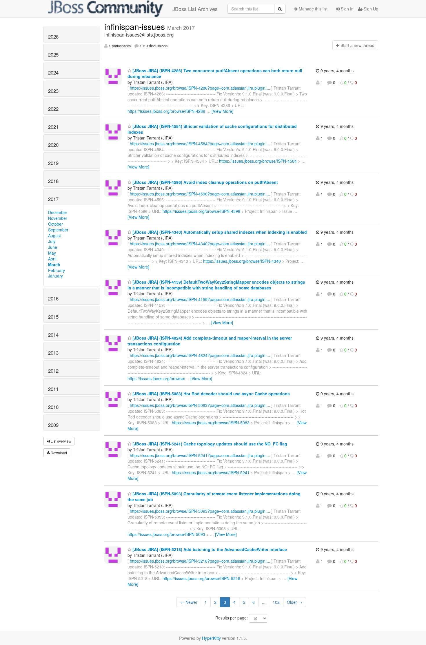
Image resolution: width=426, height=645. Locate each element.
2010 (53, 406)
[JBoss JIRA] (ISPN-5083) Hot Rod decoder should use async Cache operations (210, 393)
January (55, 276)
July (51, 241)
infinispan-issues (135, 26)
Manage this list (312, 9)
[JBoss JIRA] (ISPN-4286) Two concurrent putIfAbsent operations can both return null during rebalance (215, 73)
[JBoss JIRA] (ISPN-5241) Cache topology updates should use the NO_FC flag (209, 444)
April (52, 259)
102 (276, 602)
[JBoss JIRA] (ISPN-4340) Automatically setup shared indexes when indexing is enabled (219, 232)
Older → (294, 602)
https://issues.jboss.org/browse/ (156, 378)
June (52, 247)
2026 (53, 36)
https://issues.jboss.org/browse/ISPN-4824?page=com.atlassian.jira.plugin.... (200, 355)
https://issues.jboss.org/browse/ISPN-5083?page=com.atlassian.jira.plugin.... (200, 405)
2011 (53, 388)
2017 (53, 198)
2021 (53, 126)
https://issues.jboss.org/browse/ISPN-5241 (211, 472)
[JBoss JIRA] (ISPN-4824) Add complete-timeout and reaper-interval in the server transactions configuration (210, 341)
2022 (53, 108)
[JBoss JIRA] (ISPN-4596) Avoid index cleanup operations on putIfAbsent (204, 182)
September (58, 230)
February (56, 270)
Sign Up (370, 9)
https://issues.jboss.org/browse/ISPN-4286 (166, 111)
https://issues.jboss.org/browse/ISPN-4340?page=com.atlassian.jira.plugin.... (200, 244)
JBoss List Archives (195, 8)
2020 (53, 144)
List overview (60, 441)
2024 (53, 72)
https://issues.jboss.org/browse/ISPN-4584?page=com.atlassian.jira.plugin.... (200, 143)
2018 (53, 180)
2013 (53, 352)
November (57, 218)
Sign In (347, 9)
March (54, 264)
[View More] (222, 111)
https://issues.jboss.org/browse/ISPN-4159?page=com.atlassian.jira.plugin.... (200, 299)
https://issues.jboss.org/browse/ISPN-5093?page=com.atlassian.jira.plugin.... (200, 511)
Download (58, 452)
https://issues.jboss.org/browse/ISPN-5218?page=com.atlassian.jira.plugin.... (200, 561)
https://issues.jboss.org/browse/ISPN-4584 (258, 161)
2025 (53, 54)
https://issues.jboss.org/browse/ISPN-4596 (201, 211)
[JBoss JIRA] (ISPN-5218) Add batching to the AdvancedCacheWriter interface (209, 549)
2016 (53, 298)
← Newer (188, 602)
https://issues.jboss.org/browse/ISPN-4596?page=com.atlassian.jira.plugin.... (200, 194)
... (263, 602)
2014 (53, 334)
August (54, 235)
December (57, 212)
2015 (53, 316)
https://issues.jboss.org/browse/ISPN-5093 (166, 534)
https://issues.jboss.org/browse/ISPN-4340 (242, 261)
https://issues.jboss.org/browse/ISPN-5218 (201, 578)
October (55, 224)
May (52, 253)
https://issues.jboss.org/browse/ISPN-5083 (211, 422)
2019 (53, 163)
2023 (53, 90)
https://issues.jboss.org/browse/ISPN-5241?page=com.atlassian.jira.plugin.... (200, 455)
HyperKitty (211, 638)
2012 (53, 370)
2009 (53, 424)
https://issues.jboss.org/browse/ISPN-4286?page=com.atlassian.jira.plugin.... (200, 88)
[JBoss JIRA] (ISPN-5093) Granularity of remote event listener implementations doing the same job (214, 496)
